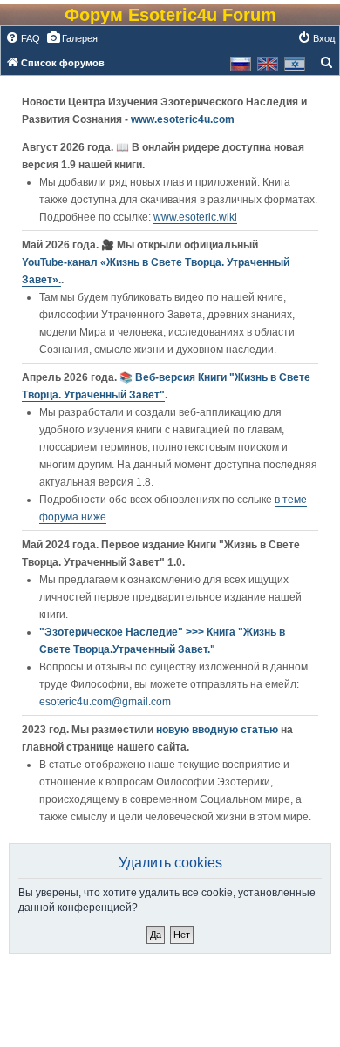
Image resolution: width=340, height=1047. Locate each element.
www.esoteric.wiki (195, 217)
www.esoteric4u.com (183, 119)
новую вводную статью (218, 730)
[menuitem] (22, 38)
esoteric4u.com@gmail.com (105, 702)
